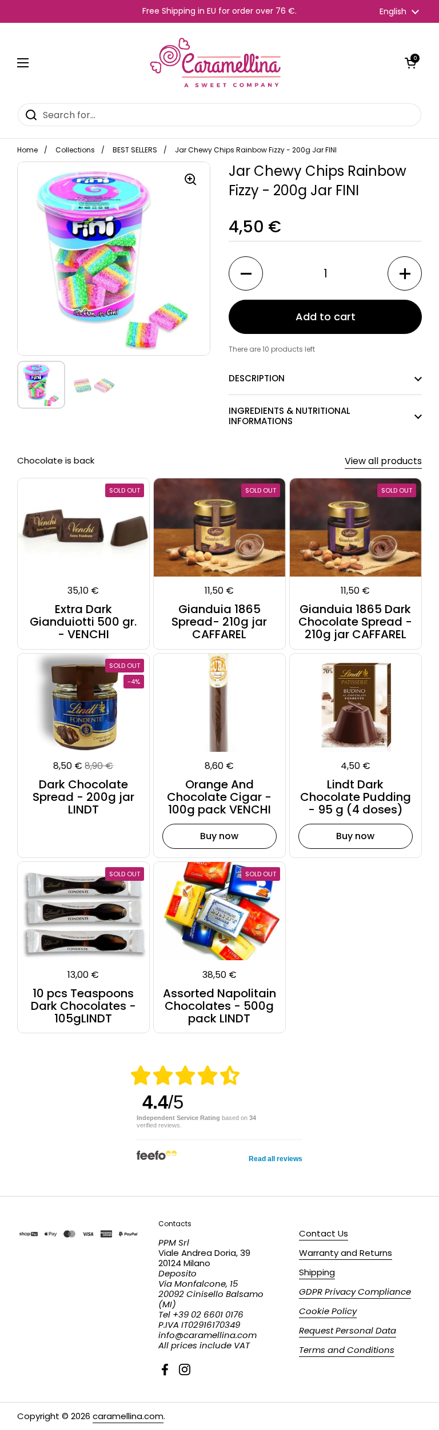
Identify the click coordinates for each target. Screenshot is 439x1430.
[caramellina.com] (216, 62)
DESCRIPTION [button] (257, 378)
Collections (75, 150)
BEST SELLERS (135, 150)
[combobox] (219, 114)
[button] (410, 62)
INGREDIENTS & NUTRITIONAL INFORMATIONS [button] (289, 416)
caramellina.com (128, 1416)
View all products (383, 461)
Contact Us (323, 1233)
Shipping (317, 1272)
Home (27, 150)
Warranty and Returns (345, 1253)
